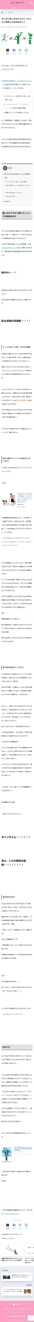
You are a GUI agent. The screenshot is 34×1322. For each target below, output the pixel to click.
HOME (18, 1304)
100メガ (19, 2)
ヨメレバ (21, 1151)
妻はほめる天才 (10, 196)
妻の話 (12, 1234)
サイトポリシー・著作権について (19, 1309)
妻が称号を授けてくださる (14, 193)
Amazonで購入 (21, 507)
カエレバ (24, 502)
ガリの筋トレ (11, 1238)
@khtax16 (5, 69)
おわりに (7, 201)
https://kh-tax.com (12, 1213)
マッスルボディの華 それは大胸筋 (16, 182)
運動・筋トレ (19, 1234)
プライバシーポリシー (17, 1312)
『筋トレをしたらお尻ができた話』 (13, 370)
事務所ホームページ (17, 8)
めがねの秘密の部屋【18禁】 (17, 1316)
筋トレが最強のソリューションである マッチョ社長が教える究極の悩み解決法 (23, 1149)
